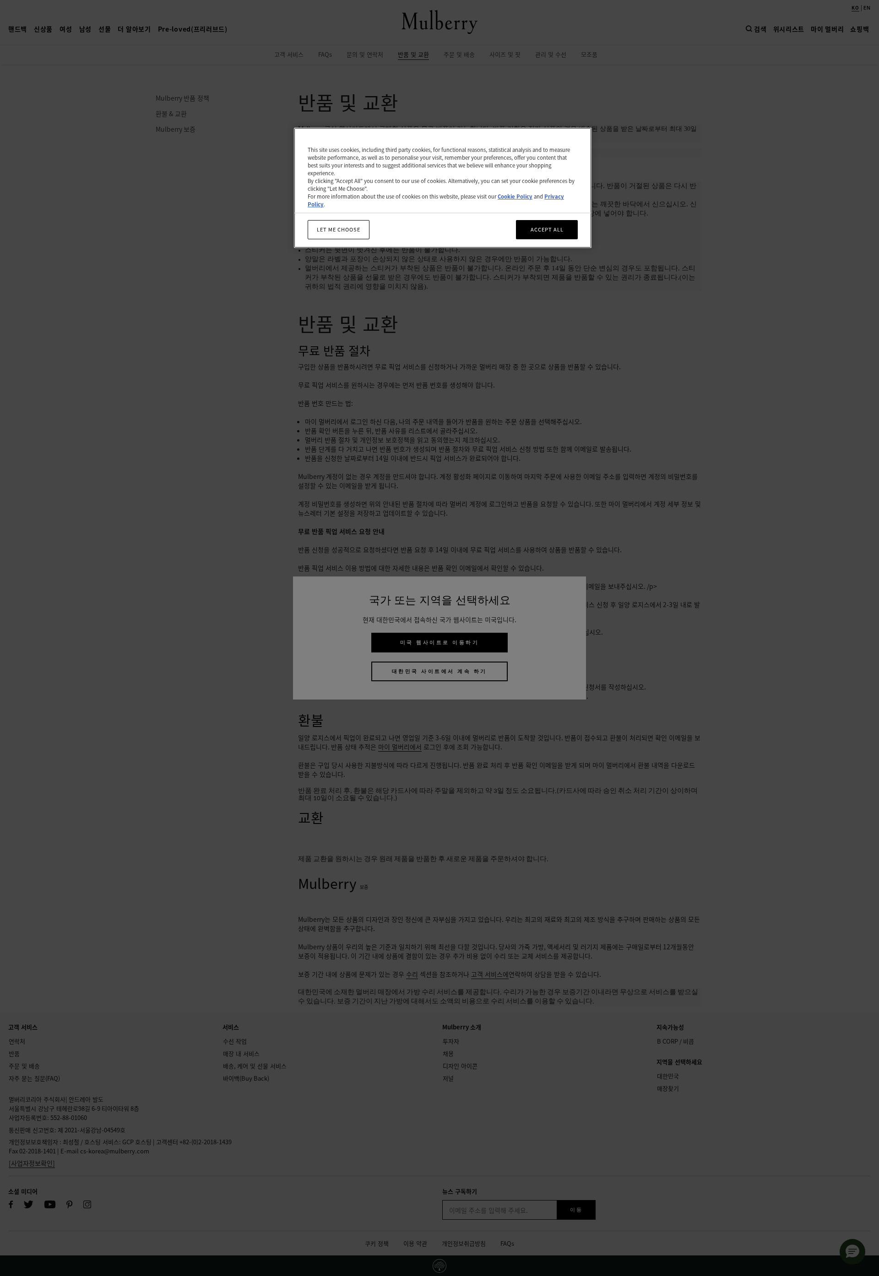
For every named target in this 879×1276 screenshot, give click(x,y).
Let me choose (338, 229)
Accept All (547, 229)
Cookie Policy (515, 196)
